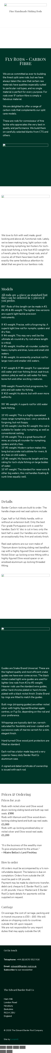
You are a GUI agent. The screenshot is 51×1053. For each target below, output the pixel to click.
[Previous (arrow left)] (3, 1051)
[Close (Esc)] (23, 1047)
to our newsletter (18, 969)
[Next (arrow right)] (9, 1051)
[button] (25, 21)
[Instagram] (16, 981)
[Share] (16, 1047)
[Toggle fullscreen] (9, 1047)
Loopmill (14, 1039)
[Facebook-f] (7, 981)
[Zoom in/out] (3, 1047)
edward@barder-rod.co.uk (24, 966)
